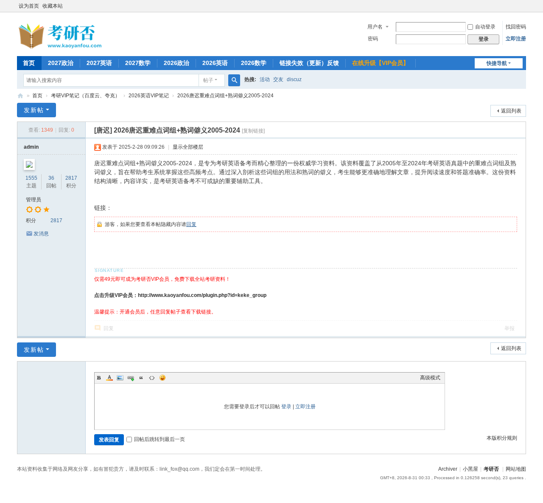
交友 (278, 79)
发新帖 (34, 110)
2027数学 (138, 62)
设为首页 (29, 6)
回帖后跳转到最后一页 (159, 439)
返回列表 (511, 111)
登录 (286, 407)
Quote (141, 377)
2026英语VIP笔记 (149, 96)
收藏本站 (52, 6)
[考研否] (61, 47)
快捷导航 (497, 63)
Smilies (162, 377)
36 (51, 178)
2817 (71, 178)
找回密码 (516, 27)
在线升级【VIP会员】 (380, 62)
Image (120, 377)
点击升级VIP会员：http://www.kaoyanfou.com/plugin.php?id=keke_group (180, 295)
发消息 (41, 234)
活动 (265, 79)
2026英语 (215, 62)
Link (130, 377)
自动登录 (485, 27)
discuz (294, 79)
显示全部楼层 (188, 147)
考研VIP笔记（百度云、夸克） (85, 96)
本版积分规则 (502, 438)
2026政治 (176, 62)
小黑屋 (470, 469)
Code (152, 377)
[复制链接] (253, 131)
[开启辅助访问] (524, 6)
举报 (509, 328)
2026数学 (253, 62)
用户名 (375, 27)
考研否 (20, 96)
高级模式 (430, 378)
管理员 (33, 200)
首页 (29, 62)
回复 (191, 224)
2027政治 (60, 62)
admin (31, 147)
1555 (31, 178)
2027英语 (99, 62)
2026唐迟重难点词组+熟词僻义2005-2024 (225, 96)
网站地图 (516, 469)
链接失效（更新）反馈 (309, 62)
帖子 (208, 80)
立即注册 (516, 39)
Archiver (447, 469)
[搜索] (234, 80)
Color (109, 377)
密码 (373, 39)
